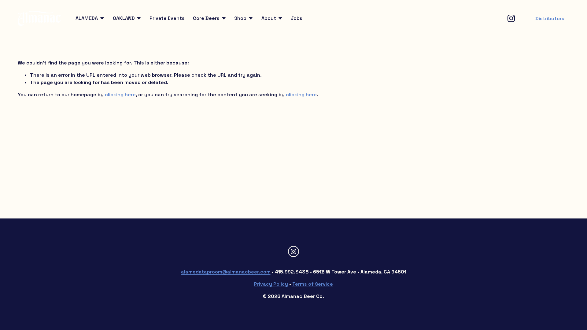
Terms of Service (312, 284)
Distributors (549, 18)
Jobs (296, 18)
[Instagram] (511, 18)
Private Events (167, 18)
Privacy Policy (271, 284)
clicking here (120, 94)
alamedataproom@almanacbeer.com (226, 272)
